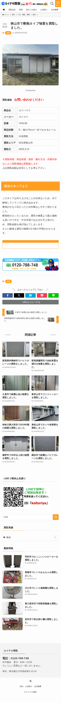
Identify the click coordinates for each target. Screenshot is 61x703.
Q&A (21, 686)
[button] (7, 295)
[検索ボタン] (52, 3)
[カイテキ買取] (24, 3)
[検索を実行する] (56, 517)
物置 (8, 33)
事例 (8, 537)
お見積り (28, 686)
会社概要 (37, 686)
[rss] (30, 681)
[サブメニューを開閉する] (55, 537)
